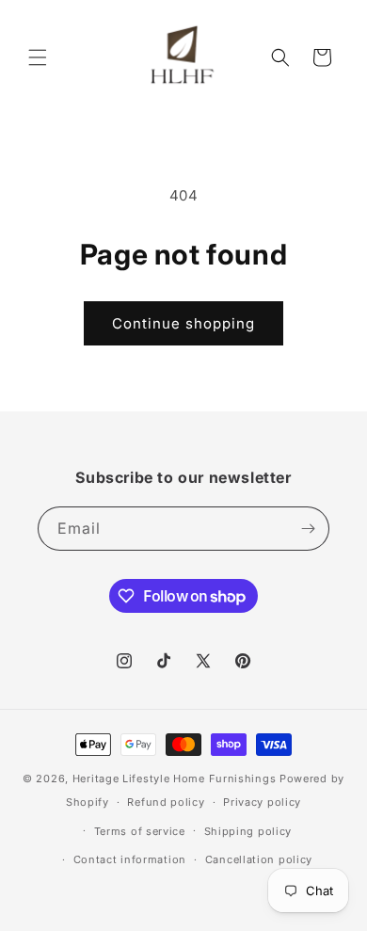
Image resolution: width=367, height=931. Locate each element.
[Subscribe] (307, 528)
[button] (37, 57)
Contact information (129, 859)
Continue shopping (183, 323)
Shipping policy (248, 831)
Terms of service (139, 831)
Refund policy (165, 802)
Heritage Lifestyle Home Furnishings (174, 778)
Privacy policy (262, 802)
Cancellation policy (258, 859)
